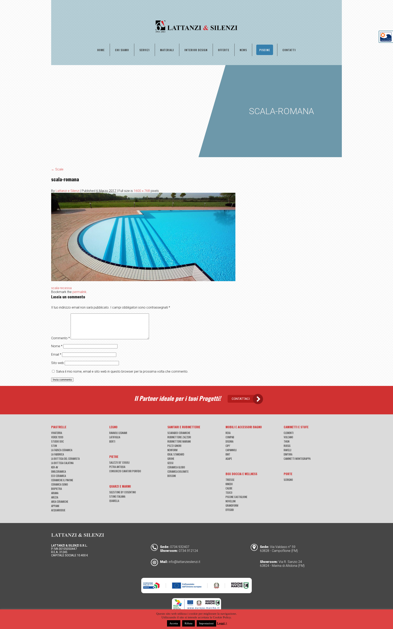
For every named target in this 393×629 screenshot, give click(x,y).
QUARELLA (114, 501)
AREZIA (54, 497)
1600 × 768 (142, 191)
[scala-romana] (143, 280)
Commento (60, 338)
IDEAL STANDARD (175, 454)
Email (56, 354)
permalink (79, 292)
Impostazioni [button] (206, 623)
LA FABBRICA (57, 454)
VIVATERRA (56, 433)
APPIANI (55, 506)
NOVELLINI (231, 501)
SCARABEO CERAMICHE (178, 433)
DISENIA (229, 441)
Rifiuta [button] (188, 623)
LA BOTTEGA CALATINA (62, 463)
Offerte (223, 50)
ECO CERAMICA (58, 476)
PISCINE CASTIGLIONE (236, 497)
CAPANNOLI (231, 450)
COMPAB (230, 437)
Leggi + (222, 623)
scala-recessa (61, 288)
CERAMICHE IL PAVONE (62, 480)
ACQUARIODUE (58, 510)
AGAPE (229, 459)
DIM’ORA (288, 454)
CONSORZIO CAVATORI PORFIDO (125, 471)
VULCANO (288, 437)
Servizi (144, 50)
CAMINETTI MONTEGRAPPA (297, 459)
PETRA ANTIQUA (117, 467)
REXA (228, 433)
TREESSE (230, 480)
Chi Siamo (122, 50)
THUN (286, 441)
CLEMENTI (289, 433)
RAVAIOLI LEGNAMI (118, 433)
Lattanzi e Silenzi (67, 191)
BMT (228, 454)
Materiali (167, 50)
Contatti (289, 50)
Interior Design (196, 50)
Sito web (57, 363)
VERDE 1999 (57, 437)
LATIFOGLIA (114, 437)
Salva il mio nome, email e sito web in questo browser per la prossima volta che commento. (122, 371)
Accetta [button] (173, 623)
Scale (57, 169)
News (243, 50)
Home (101, 50)
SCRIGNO (288, 480)
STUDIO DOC (57, 441)
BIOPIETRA (56, 489)
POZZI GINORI (174, 446)
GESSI (170, 463)
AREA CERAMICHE (59, 501)
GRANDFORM (232, 505)
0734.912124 (188, 551)
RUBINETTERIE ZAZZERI (179, 437)
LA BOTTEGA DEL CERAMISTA (65, 459)
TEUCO (229, 492)
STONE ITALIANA (117, 496)
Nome (56, 346)
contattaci (241, 399)
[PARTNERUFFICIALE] (386, 40)
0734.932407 (179, 547)
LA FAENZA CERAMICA (61, 450)
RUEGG (287, 446)
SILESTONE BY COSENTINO (122, 492)
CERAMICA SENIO (59, 484)
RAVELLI (287, 450)
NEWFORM (172, 450)
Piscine (264, 50)
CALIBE (229, 488)
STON (54, 446)
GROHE (170, 459)
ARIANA (54, 493)
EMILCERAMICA (58, 471)
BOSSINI (171, 476)
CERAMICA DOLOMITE (178, 471)
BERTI (112, 441)
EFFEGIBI (230, 510)
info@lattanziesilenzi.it (184, 562)
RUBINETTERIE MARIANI (179, 441)
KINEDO (229, 484)
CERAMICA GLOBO (176, 467)
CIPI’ (228, 446)
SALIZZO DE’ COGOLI (119, 462)
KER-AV (54, 467)
